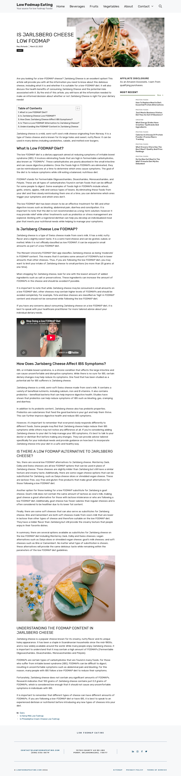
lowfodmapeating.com (29, 770)
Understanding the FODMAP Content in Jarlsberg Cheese (49, 126)
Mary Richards (22, 47)
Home (60, 6)
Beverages (77, 6)
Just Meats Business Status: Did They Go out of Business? (149, 113)
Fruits (94, 6)
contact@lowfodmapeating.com (40, 750)
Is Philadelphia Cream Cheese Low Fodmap (39, 719)
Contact (144, 6)
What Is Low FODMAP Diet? (33, 112)
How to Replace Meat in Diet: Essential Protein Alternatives (150, 104)
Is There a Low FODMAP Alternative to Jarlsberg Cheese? (49, 123)
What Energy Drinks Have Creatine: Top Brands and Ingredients (147, 124)
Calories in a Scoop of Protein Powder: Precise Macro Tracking (149, 137)
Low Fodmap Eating (35, 4)
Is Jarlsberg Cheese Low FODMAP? (38, 116)
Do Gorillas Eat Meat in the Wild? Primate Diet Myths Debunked (148, 161)
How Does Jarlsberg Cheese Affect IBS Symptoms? (46, 119)
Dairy (20, 50)
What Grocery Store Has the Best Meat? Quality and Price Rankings (149, 149)
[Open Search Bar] (160, 6)
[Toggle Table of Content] (76, 108)
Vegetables (111, 6)
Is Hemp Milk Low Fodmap (31, 716)
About (128, 6)
